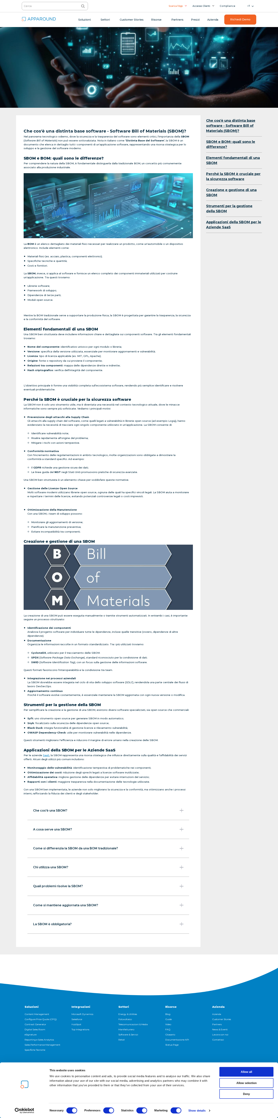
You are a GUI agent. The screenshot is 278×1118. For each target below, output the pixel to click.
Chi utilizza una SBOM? (50, 867)
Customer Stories (221, 1019)
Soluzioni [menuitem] (84, 19)
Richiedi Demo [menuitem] (240, 19)
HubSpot (76, 1024)
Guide (168, 1019)
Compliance (227, 6)
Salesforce (76, 1019)
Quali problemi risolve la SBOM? (58, 886)
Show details (197, 1110)
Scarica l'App (176, 6)
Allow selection (246, 1083)
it (249, 6)
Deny (246, 1094)
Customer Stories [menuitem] (132, 19)
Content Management (37, 1014)
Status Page (172, 1044)
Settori (123, 1007)
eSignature (30, 1034)
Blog (167, 1014)
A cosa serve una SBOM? (52, 829)
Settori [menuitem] (105, 19)
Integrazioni (80, 1007)
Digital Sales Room (35, 1029)
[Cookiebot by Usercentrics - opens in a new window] (24, 1110)
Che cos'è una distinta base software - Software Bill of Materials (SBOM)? (230, 126)
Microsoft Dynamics (82, 1014)
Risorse (171, 1007)
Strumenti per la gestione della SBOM (229, 208)
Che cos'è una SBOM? (50, 810)
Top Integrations (80, 1029)
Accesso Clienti (201, 6)
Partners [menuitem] (177, 19)
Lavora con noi (220, 1034)
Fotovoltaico (125, 1019)
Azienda (218, 1007)
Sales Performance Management (42, 1044)
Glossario (170, 1034)
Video (168, 1024)
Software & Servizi (128, 1034)
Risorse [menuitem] (156, 19)
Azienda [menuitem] (212, 19)
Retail (121, 1039)
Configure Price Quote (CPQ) (41, 1019)
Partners (217, 1024)
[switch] (108, 1110)
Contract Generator (35, 1024)
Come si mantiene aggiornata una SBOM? (65, 905)
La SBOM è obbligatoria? (52, 924)
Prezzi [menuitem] (195, 19)
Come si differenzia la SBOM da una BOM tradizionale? (75, 848)
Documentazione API (177, 1039)
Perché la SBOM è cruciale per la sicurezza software (233, 176)
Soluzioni (32, 1007)
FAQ (167, 1029)
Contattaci (218, 1039)
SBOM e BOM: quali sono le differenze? (230, 144)
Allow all (246, 1071)
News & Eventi (220, 1029)
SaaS (46, 755)
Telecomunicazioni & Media (133, 1024)
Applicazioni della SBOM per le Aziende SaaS (233, 224)
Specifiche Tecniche (35, 1049)
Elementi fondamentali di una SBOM (233, 160)
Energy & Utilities (127, 1014)
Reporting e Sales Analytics (39, 1039)
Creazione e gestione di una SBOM (231, 192)
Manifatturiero (126, 1029)
